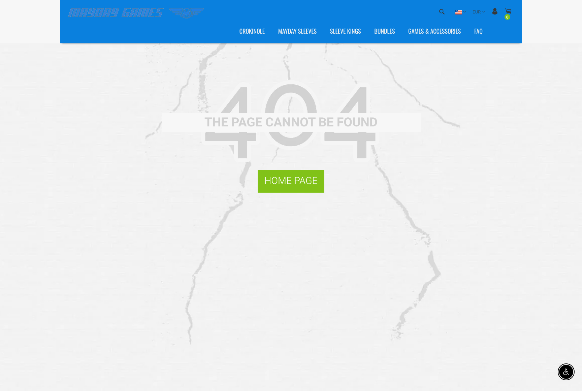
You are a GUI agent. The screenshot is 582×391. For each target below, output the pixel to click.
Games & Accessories (434, 31)
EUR (477, 12)
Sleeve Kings (345, 31)
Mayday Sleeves (297, 31)
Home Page (291, 181)
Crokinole (252, 31)
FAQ (478, 31)
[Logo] (137, 12)
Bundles (384, 31)
